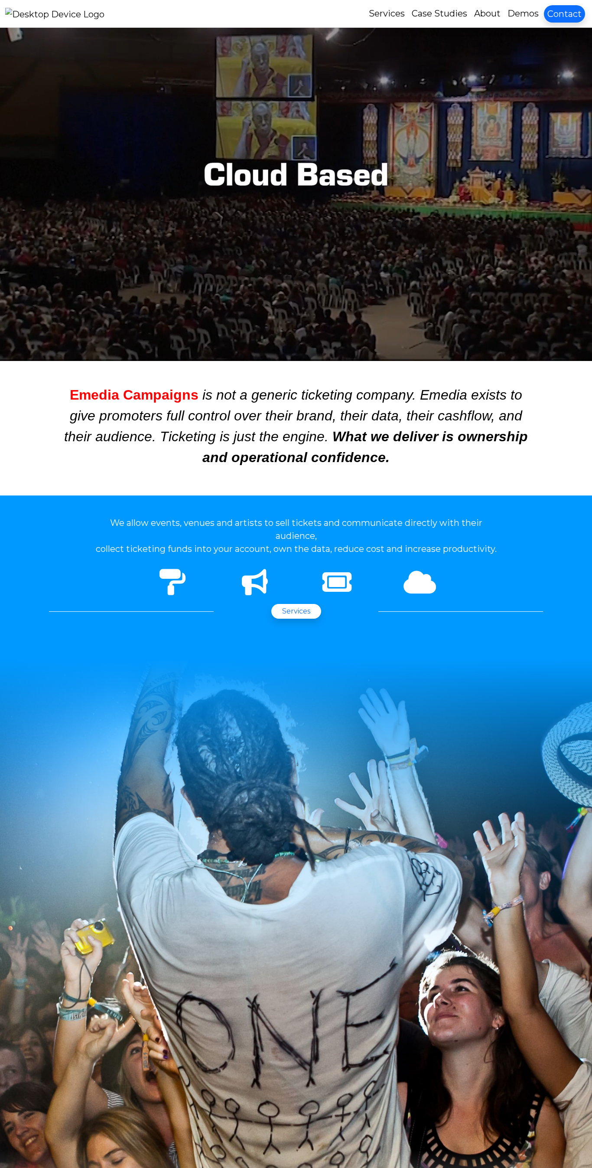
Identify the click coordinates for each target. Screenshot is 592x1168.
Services (387, 13)
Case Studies (439, 13)
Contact (564, 14)
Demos (523, 13)
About (487, 13)
